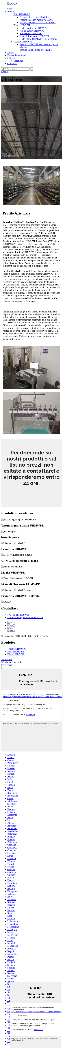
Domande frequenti (16, 55)
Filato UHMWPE (22, 25)
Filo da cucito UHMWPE (32, 30)
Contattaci (12, 63)
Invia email (6, 665)
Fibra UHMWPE (21, 14)
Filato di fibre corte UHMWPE (35, 36)
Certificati (18, 60)
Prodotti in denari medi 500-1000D (36, 20)
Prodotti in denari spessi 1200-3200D (38, 22)
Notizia (10, 52)
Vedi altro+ (6, 659)
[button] (31, 492)
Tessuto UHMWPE (22, 41)
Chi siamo (12, 58)
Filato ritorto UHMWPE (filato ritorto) (38, 39)
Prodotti (11, 11)
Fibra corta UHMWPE (31, 33)
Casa (9, 9)
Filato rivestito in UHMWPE (33, 28)
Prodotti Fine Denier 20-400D (34, 17)
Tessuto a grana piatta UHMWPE (36, 50)
